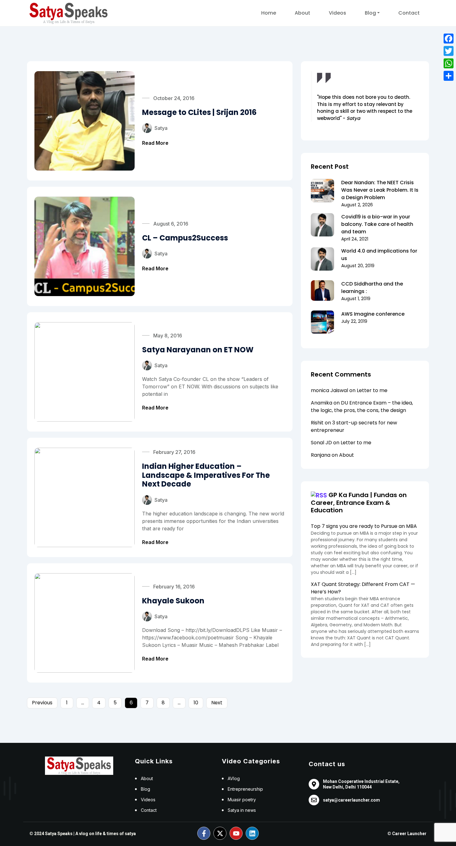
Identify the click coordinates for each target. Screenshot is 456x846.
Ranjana (320, 455)
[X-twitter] (219, 833)
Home (268, 12)
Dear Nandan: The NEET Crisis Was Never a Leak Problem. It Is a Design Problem (379, 190)
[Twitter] (448, 51)
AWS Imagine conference (373, 314)
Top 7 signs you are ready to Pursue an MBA (364, 526)
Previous (42, 702)
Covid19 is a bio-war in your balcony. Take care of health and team (377, 224)
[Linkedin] (252, 833)
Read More (155, 143)
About (302, 12)
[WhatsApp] (448, 63)
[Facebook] (448, 38)
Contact (409, 12)
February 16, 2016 (174, 586)
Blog (370, 12)
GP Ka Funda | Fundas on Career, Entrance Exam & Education (359, 502)
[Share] (448, 76)
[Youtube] (236, 833)
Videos (337, 12)
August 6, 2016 (170, 224)
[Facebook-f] (203, 833)
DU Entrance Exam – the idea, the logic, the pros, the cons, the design (362, 406)
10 (196, 702)
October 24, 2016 (173, 98)
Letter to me (372, 390)
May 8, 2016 (167, 335)
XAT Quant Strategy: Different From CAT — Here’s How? (363, 588)
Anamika (321, 402)
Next (216, 702)
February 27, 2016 (174, 452)
